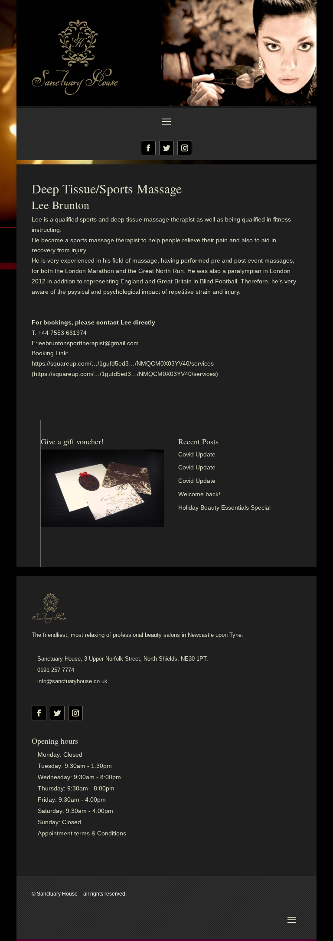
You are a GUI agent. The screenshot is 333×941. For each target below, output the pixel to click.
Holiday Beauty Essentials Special (224, 507)
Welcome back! (199, 494)
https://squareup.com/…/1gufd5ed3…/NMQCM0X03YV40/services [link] (123, 363)
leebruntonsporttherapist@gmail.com (88, 343)
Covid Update (196, 454)
